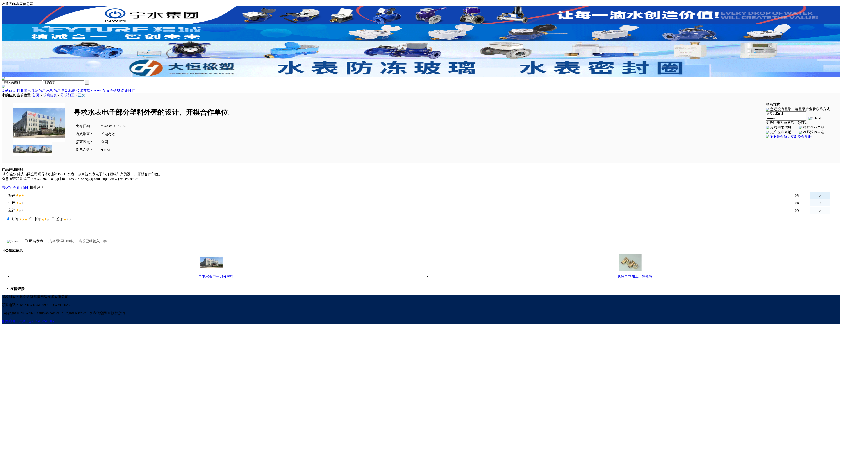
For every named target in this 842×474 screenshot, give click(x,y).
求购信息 (50, 95)
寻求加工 (68, 95)
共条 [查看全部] (15, 187)
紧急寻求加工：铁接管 (635, 276)
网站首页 (9, 90)
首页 (35, 95)
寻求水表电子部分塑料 (216, 276)
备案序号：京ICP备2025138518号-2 (29, 321)
